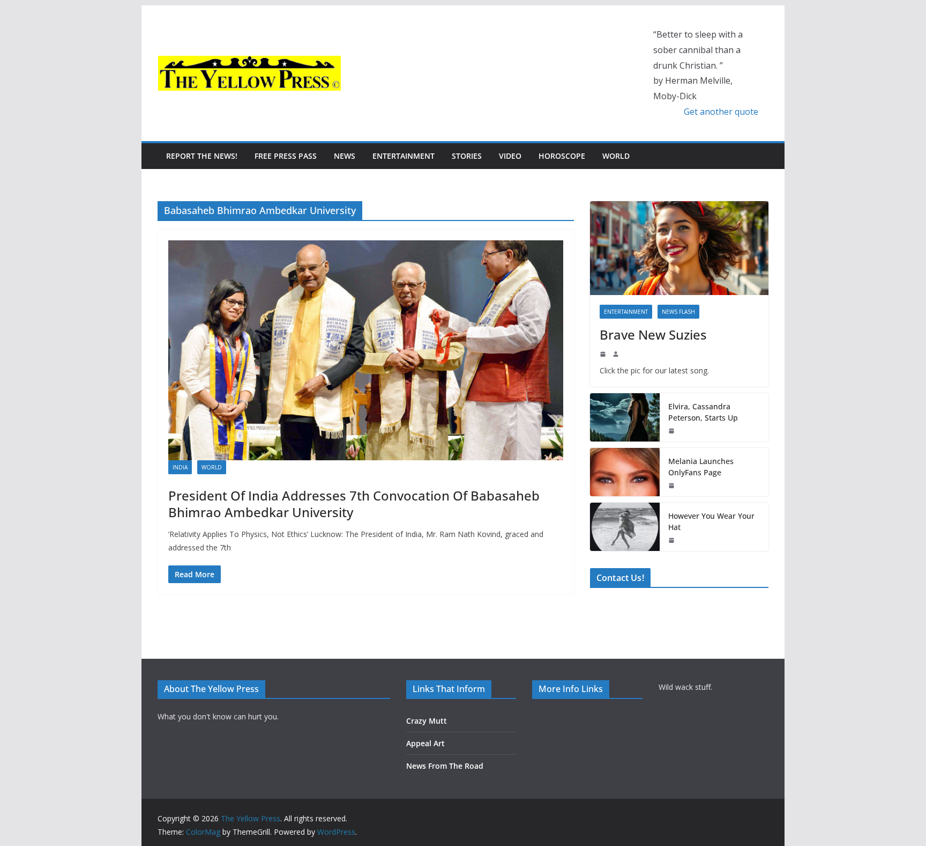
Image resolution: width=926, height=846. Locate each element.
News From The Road (444, 766)
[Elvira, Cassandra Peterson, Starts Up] (625, 417)
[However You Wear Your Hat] (625, 527)
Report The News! (201, 156)
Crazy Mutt (426, 721)
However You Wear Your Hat (711, 521)
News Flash (678, 311)
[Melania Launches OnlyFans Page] (625, 472)
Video (510, 156)
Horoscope (562, 156)
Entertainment (403, 156)
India (180, 467)
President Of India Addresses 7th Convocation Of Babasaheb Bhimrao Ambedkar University (354, 504)
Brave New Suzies (653, 334)
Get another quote (721, 111)
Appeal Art (425, 743)
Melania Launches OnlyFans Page (701, 466)
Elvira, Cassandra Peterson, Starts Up (703, 412)
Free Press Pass (286, 156)
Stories (467, 156)
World (616, 156)
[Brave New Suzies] (679, 248)
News (344, 156)
